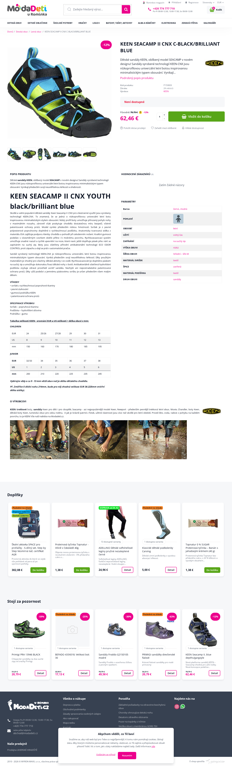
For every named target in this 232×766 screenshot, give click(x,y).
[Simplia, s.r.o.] (215, 761)
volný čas (178, 234)
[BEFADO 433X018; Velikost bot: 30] (72, 644)
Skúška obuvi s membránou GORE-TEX (138, 726)
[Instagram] (176, 706)
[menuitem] (153, 2)
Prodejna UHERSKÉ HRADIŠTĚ (22, 749)
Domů (10, 31)
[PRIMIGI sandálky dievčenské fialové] (159, 644)
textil (175, 260)
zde (153, 746)
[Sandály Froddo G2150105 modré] (116, 644)
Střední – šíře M (181, 253)
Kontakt (67, 727)
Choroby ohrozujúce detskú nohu (136, 712)
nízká (176, 247)
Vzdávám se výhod (105, 754)
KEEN (166, 91)
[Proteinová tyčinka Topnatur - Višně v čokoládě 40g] (72, 539)
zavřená (177, 266)
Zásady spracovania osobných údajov (82, 713)
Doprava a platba (71, 704)
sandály (177, 279)
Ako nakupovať (70, 718)
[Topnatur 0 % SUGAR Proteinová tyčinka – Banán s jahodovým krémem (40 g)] (203, 539)
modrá (183, 208)
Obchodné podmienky (74, 709)
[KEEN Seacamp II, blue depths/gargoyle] (203, 644)
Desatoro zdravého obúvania (133, 717)
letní (175, 228)
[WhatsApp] (182, 706)
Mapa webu (69, 722)
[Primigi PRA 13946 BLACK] (29, 644)
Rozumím (127, 755)
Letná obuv (36, 31)
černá (176, 208)
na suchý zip (179, 241)
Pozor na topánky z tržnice (132, 721)
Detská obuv (22, 31)
